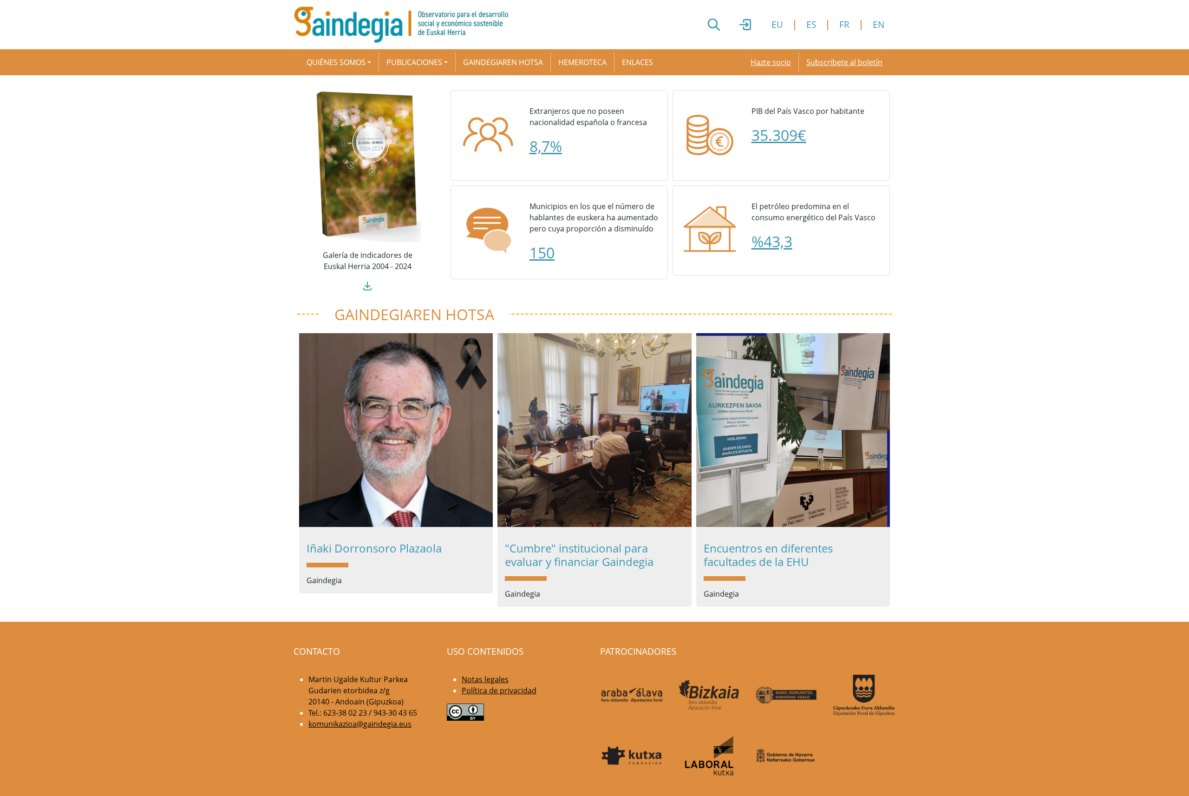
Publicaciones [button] (414, 62)
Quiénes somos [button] (336, 62)
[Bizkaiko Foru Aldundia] (709, 695)
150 (542, 253)
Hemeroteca (582, 62)
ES (811, 24)
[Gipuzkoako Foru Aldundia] (864, 695)
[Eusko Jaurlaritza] (786, 695)
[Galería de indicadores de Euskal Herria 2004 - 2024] (367, 165)
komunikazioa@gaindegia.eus (360, 724)
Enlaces (637, 62)
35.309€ (778, 135)
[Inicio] (405, 24)
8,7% (545, 146)
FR (844, 24)
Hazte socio (771, 62)
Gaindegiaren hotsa (503, 62)
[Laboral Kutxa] (709, 756)
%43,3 (771, 241)
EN (878, 24)
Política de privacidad (499, 690)
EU (777, 24)
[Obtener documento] (367, 285)
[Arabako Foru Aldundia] (632, 695)
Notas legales (485, 679)
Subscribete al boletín (844, 62)
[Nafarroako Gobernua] (786, 755)
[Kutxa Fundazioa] (632, 756)
